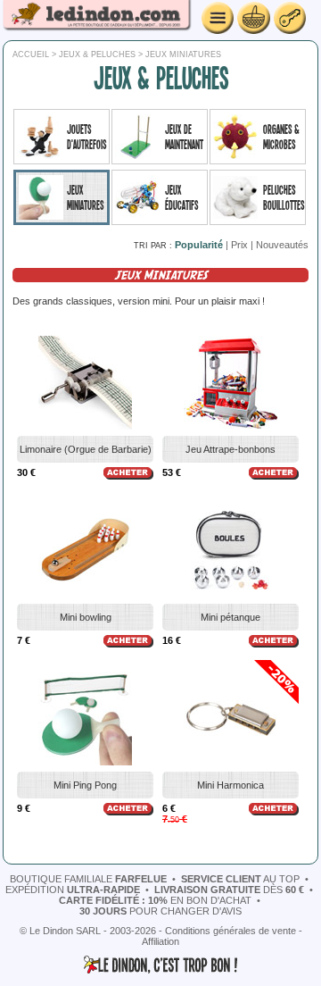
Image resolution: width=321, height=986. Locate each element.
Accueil (30, 54)
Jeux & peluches (97, 54)
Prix (239, 244)
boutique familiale (88, 878)
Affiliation (160, 941)
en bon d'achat (155, 900)
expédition (72, 889)
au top (240, 878)
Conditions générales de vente (230, 930)
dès (229, 889)
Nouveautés (282, 244)
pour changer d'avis (160, 911)
